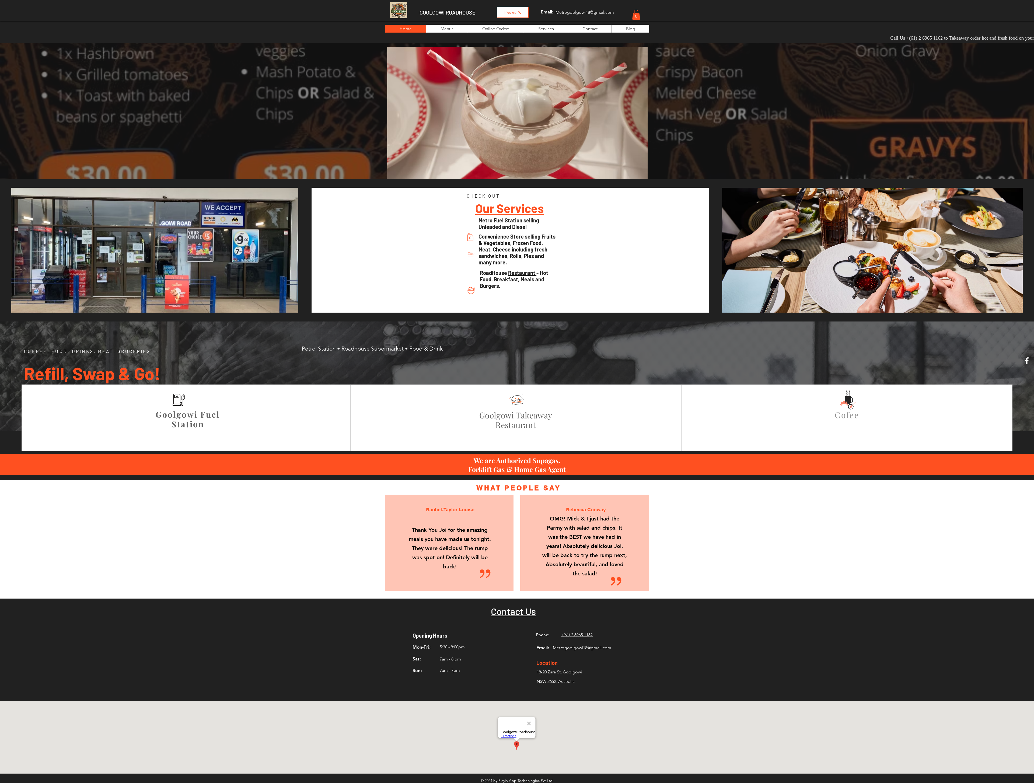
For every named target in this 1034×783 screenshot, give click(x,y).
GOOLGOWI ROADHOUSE (448, 12)
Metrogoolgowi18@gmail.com (585, 12)
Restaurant (522, 273)
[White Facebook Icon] (1026, 360)
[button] (636, 15)
